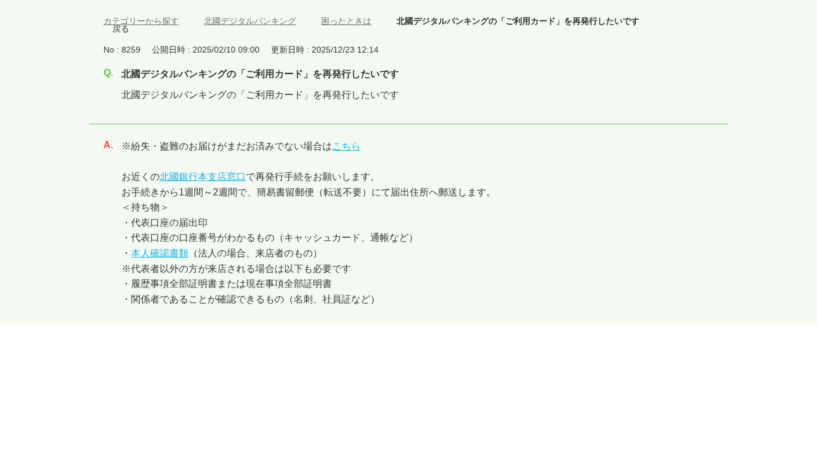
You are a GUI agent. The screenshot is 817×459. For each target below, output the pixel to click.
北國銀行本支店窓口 (203, 177)
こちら (346, 146)
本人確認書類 (159, 253)
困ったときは (346, 21)
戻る (120, 29)
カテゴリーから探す (141, 21)
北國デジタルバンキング (250, 21)
